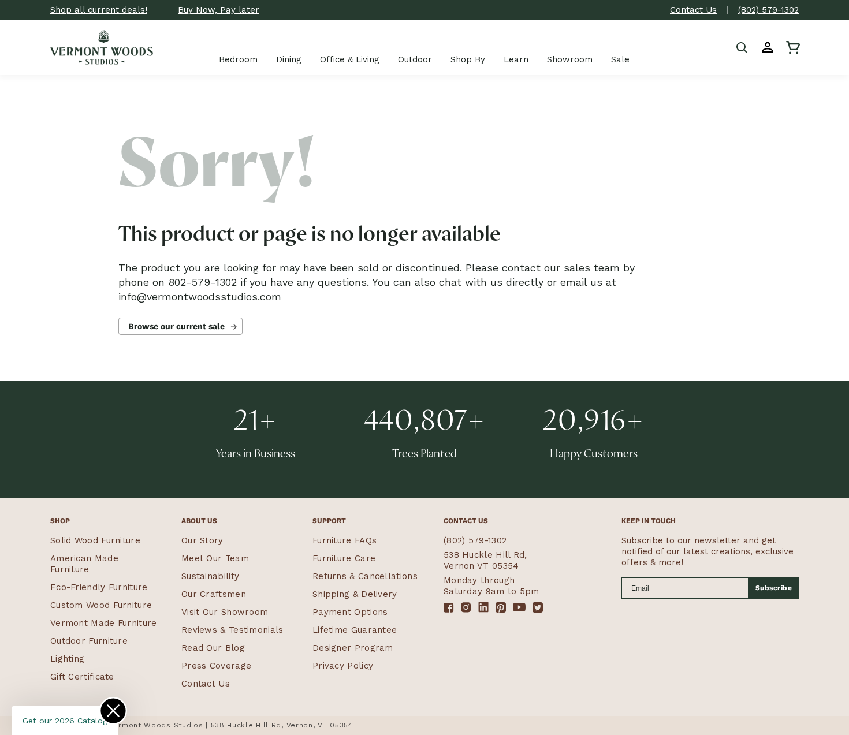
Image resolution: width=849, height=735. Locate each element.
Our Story (202, 540)
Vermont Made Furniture (103, 623)
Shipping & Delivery (354, 594)
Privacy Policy (342, 666)
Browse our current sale (176, 326)
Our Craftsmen (213, 594)
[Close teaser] (113, 711)
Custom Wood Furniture (101, 605)
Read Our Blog (213, 648)
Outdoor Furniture (89, 641)
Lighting (67, 659)
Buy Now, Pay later (218, 10)
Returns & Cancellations (365, 576)
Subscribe (773, 588)
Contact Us (693, 10)
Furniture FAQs (344, 540)
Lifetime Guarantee (354, 630)
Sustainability (210, 576)
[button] (742, 47)
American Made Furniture (84, 563)
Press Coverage (216, 666)
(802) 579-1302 (768, 10)
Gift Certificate (82, 676)
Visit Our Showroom (224, 612)
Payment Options (350, 612)
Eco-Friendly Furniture (99, 587)
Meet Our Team (215, 558)
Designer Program (352, 648)
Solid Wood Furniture (95, 540)
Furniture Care (343, 558)
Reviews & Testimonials (232, 630)
